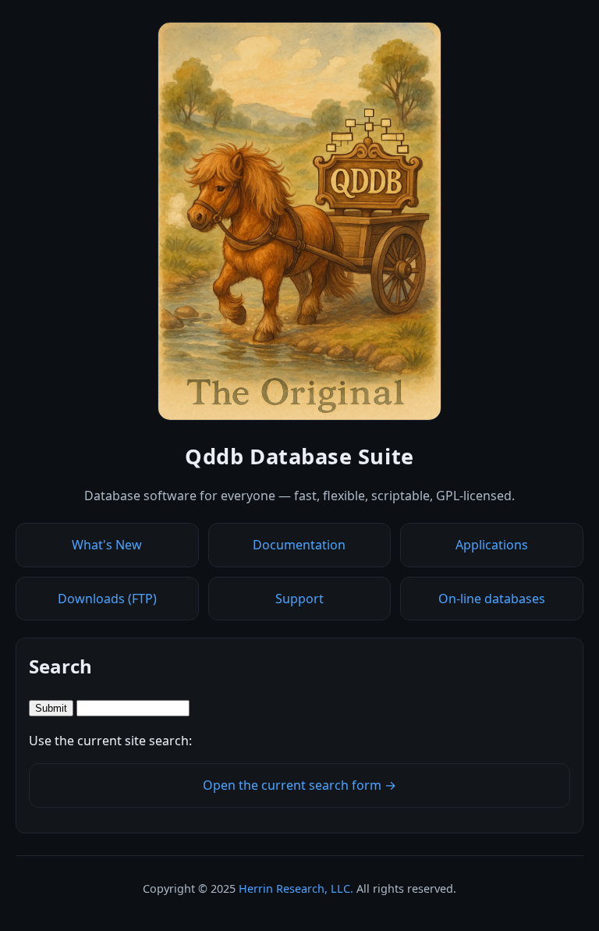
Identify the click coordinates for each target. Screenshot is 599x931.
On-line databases (491, 598)
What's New (107, 544)
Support (299, 598)
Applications (491, 544)
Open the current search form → (299, 785)
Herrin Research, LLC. (296, 888)
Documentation (299, 544)
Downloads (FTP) (107, 598)
